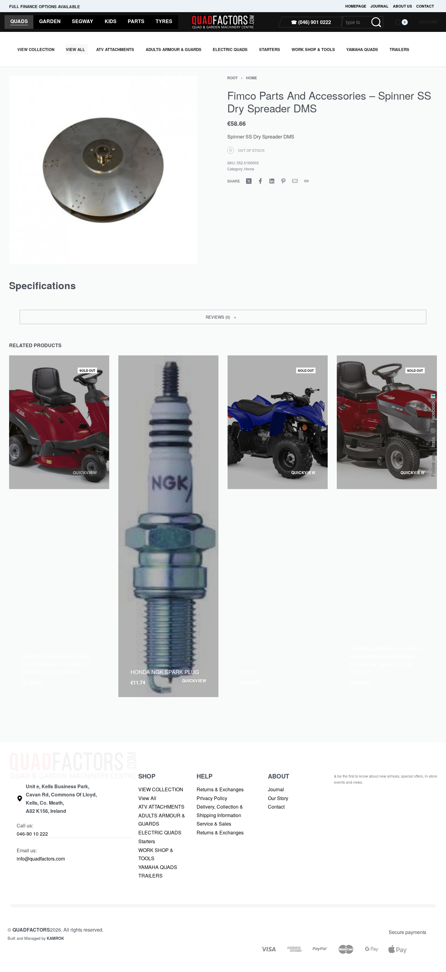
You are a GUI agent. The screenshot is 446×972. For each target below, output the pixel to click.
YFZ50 (248, 672)
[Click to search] (376, 22)
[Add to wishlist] (59, 647)
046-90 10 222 (32, 833)
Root (232, 77)
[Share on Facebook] (260, 181)
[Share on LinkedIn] (272, 181)
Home (251, 77)
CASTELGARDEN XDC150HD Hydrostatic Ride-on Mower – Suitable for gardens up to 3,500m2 (386, 660)
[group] (168, 526)
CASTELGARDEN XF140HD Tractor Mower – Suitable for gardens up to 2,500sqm (55, 663)
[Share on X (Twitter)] (249, 181)
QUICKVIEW (85, 472)
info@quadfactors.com (41, 858)
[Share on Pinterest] (283, 181)
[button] (223, 317)
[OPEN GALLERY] (103, 170)
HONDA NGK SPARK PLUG (164, 672)
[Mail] (295, 181)
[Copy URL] (306, 181)
